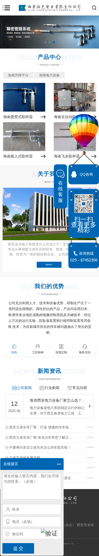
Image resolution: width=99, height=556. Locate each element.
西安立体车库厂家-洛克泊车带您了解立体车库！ (45, 437)
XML (72, 543)
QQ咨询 (86, 174)
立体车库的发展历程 (24, 458)
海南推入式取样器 (18, 156)
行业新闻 (52, 388)
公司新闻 (24, 388)
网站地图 (63, 543)
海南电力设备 (49, 75)
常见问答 (79, 388)
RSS (68, 543)
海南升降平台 (18, 75)
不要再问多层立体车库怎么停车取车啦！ (40, 447)
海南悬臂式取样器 (18, 117)
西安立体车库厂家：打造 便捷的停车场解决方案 (45, 427)
